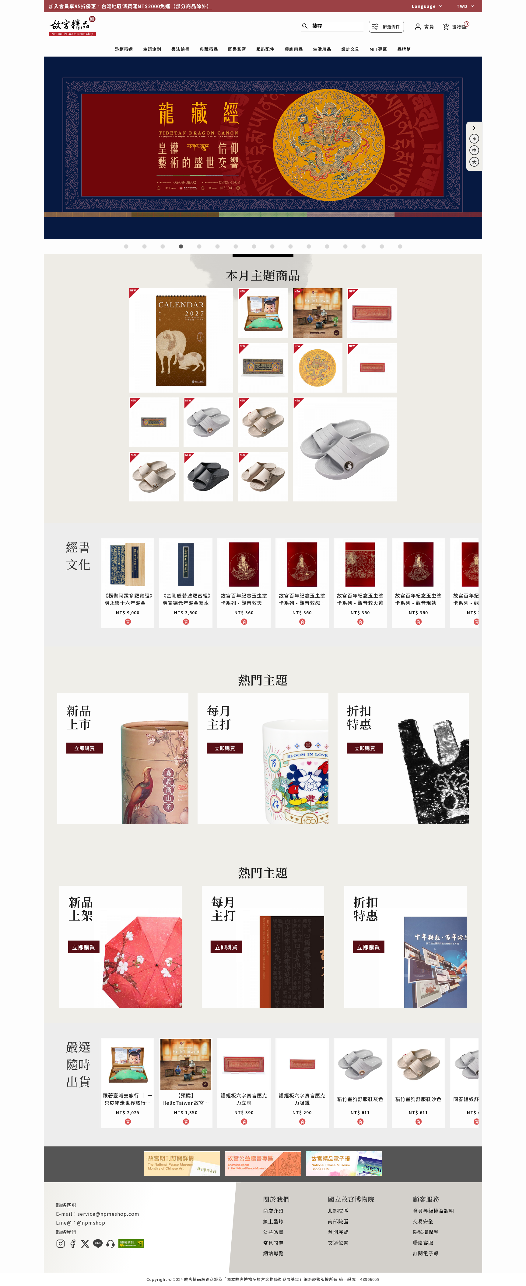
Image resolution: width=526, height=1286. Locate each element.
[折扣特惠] (403, 758)
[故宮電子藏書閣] (400, 250)
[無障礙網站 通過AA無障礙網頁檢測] (131, 1246)
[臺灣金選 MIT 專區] (327, 250)
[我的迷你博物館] (345, 250)
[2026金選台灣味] (126, 250)
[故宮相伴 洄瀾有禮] (272, 250)
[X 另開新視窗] (85, 1246)
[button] (474, 128)
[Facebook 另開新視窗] (72, 1246)
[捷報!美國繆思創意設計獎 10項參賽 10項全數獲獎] (236, 250)
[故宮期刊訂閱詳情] (182, 1173)
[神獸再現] (254, 250)
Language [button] (424, 6)
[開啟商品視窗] (181, 340)
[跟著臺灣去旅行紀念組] (290, 250)
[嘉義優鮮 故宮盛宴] (309, 250)
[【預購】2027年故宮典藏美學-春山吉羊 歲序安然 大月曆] (163, 250)
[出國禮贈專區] (363, 250)
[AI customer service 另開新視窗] (110, 1246)
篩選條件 (391, 26)
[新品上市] (122, 758)
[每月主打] (263, 758)
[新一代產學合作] (382, 250)
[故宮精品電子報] (344, 1173)
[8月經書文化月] (144, 250)
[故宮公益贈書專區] (263, 1173)
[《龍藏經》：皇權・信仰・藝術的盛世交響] (263, 237)
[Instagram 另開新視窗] (60, 1246)
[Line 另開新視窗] (98, 1246)
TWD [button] (462, 6)
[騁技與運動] (199, 250)
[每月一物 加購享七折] (217, 250)
